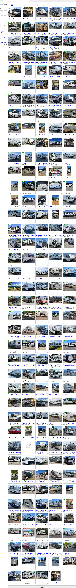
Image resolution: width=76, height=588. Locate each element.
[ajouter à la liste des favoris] (8, 19)
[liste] (9, 5)
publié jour (2, 7)
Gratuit (2, 14)
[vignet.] (10, 5)
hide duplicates (3, 8)
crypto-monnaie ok (3, 39)
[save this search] (75, 3)
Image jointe (2, 6)
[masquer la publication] (20, 19)
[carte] (13, 5)
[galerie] (12, 5)
